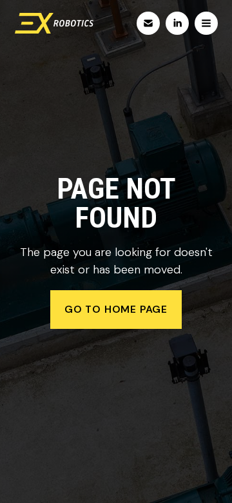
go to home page (116, 309)
